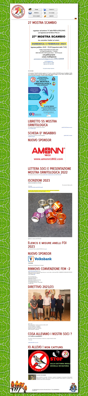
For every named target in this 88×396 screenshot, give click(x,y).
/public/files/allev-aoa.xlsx (33, 342)
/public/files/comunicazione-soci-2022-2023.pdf (52, 174)
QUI (34, 274)
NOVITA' (52, 16)
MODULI (36, 13)
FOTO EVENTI (36, 16)
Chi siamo (51, 13)
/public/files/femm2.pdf (32, 271)
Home (36, 9)
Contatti (51, 9)
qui (46, 248)
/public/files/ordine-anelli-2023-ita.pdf (35, 187)
